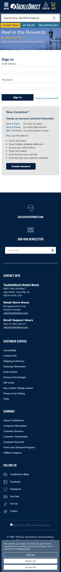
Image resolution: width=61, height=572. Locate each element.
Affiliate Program (12, 452)
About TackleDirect (13, 420)
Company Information (15, 425)
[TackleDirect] (25, 6)
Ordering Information (14, 366)
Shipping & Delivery (13, 361)
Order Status (10, 371)
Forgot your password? (46, 98)
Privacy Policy (24, 548)
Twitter (13, 511)
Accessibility (9, 350)
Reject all (30, 561)
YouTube (14, 496)
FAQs (6, 398)
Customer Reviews (13, 431)
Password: (7, 79)
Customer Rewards (13, 441)
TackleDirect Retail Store (21, 284)
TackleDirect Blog (19, 474)
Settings (30, 554)
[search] (54, 18)
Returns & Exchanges (14, 377)
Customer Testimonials (15, 436)
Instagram (15, 489)
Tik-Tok (14, 503)
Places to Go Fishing (14, 393)
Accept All (30, 567)
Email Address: (9, 63)
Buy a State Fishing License (18, 388)
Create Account (21, 166)
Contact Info (10, 355)
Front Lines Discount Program (19, 447)
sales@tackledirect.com (15, 313)
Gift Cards (8, 382)
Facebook (15, 481)
